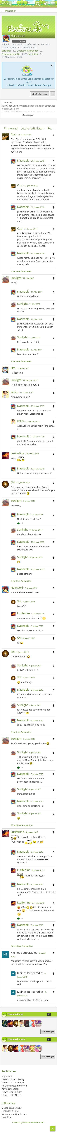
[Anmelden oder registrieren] (45, 4)
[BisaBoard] (7, 4)
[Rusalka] (5, 1023)
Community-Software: (28, 1122)
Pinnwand (11, 128)
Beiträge (6, 50)
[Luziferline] (10, 1023)
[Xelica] (21, 1023)
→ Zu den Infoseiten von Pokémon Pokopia (28, 85)
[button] (53, 4)
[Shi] (16, 1023)
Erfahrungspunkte (11, 54)
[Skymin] (38, 1048)
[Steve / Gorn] (38, 1023)
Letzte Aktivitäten (32, 128)
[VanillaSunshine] (32, 1023)
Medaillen (33, 54)
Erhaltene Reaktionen (27, 50)
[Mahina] (27, 1023)
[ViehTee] (32, 1048)
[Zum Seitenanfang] (52, 1128)
